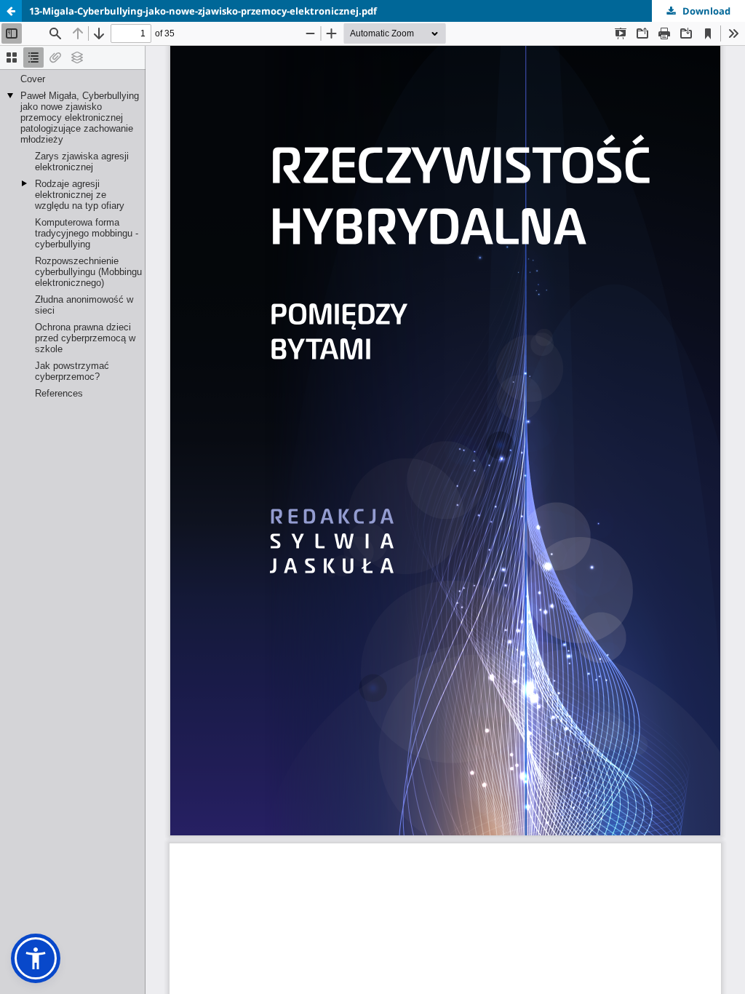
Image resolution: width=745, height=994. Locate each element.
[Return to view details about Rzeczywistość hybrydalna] (11, 11)
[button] (36, 958)
